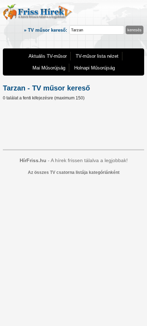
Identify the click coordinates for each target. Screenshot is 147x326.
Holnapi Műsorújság (94, 68)
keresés (134, 30)
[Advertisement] (73, 126)
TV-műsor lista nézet (97, 56)
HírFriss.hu (33, 160)
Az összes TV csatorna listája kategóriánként (74, 172)
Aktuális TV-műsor (48, 56)
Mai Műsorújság (48, 68)
